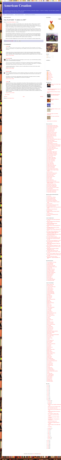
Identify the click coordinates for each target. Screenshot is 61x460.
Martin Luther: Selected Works (51, 174)
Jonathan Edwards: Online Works (51, 165)
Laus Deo (52, 103)
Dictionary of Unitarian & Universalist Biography (54, 144)
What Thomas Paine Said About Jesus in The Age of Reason (55, 95)
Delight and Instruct (49, 311)
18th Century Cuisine (50, 285)
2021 (48, 391)
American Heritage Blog (50, 291)
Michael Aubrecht (50, 77)
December (49, 400)
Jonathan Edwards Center (50, 164)
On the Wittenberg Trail (50, 340)
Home (4, 14)
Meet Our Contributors (10, 14)
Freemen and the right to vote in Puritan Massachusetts (52, 114)
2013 (48, 441)
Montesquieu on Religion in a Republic (55, 99)
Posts (48, 55)
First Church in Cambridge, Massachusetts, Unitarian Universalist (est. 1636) (53, 233)
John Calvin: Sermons (50, 161)
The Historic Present (50, 364)
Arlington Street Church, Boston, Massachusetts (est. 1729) (53, 220)
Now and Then (49, 336)
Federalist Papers (49, 150)
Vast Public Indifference (50, 375)
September (49, 428)
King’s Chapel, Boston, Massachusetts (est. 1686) (53, 245)
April (49, 434)
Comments (48, 57)
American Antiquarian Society (51, 198)
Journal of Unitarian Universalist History (52, 168)
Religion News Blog (50, 353)
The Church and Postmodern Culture (52, 360)
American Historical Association (51, 199)
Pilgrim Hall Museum (50, 274)
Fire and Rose (49, 316)
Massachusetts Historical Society (51, 205)
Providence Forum (49, 210)
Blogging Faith (49, 301)
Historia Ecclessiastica (50, 319)
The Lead (48, 366)
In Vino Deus (50, 426)
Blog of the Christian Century (51, 299)
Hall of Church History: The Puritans (52, 153)
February (49, 437)
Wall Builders (49, 215)
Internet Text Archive (50, 156)
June (48, 432)
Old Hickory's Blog (49, 337)
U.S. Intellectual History (50, 374)
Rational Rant (49, 348)
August (49, 429)
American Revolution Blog (50, 293)
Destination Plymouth (50, 264)
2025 (48, 386)
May (48, 433)
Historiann (48, 320)
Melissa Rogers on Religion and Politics (52, 331)
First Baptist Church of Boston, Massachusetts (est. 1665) (54, 229)
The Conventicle (49, 361)
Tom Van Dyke (8, 58)
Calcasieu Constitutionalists (50, 307)
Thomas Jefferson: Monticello (51, 279)
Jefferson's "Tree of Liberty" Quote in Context (55, 84)
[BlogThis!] (17, 40)
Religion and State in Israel (50, 349)
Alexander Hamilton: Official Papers (52, 127)
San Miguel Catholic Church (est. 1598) (52, 250)
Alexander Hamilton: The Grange (51, 262)
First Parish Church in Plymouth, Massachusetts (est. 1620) (53, 239)
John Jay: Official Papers (50, 163)
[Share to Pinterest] (20, 40)
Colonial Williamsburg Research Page (52, 143)
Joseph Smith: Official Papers (51, 166)
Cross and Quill (49, 310)
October (49, 403)
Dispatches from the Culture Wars (51, 312)
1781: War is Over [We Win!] (55, 116)
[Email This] (16, 40)
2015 (48, 399)
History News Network (50, 323)
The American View (50, 213)
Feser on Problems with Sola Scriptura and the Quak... (54, 409)
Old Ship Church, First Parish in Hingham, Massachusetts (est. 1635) (53, 249)
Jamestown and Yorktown (50, 271)
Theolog (48, 372)
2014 (48, 440)
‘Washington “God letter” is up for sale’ (55, 109)
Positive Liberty (49, 344)
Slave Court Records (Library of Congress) (53, 187)
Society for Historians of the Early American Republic (53, 212)
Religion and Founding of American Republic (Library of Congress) (53, 182)
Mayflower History (49, 177)
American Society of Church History (52, 200)
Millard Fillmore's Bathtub (50, 332)
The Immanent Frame (50, 365)
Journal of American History (51, 167)
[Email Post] (15, 40)
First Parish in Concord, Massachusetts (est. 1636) (54, 240)
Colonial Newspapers (50, 142)
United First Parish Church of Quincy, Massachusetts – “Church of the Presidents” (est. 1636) (53, 257)
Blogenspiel (48, 300)
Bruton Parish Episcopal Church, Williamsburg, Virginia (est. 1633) (53, 222)
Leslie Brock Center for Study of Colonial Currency (52, 170)
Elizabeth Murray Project (50, 149)
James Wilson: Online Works (51, 159)
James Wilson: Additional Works (51, 158)
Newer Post (5, 96)
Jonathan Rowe (50, 74)
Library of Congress (50, 171)
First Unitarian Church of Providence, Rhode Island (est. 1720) (53, 242)
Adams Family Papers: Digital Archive (52, 125)
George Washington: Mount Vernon (52, 266)
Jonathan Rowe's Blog (50, 328)
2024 (48, 387)
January (49, 438)
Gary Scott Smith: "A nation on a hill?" (53, 413)
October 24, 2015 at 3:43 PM (10, 78)
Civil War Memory (49, 308)
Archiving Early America (50, 131)
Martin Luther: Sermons (50, 175)
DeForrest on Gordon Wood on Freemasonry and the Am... (54, 412)
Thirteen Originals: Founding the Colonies (53, 189)
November (49, 402)
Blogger (40, 453)
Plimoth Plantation (49, 275)
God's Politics (49, 318)
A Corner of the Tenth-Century (51, 286)
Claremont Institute (49, 203)
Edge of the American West (51, 315)
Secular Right (49, 355)
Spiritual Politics (49, 357)
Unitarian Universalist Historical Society (52, 214)
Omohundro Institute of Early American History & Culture (54, 207)
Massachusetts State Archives (51, 176)
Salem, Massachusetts (50, 278)
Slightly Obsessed (49, 356)
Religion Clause (49, 350)
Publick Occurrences (50, 347)
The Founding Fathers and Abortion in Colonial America (53, 92)
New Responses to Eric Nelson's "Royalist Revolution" (53, 417)
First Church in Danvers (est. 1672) (52, 236)
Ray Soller (49, 78)
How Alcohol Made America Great (52, 407)
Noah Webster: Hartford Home (51, 272)
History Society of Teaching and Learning (52, 204)
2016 (48, 398)
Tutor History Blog (49, 373)
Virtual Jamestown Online (50, 280)
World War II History (50, 381)
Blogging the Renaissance (50, 302)
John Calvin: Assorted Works (51, 160)
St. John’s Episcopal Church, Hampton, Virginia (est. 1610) (53, 252)
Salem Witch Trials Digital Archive (52, 185)
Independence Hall (49, 267)
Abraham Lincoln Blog (50, 288)
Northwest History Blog (50, 335)
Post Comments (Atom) (11, 98)
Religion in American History (51, 352)
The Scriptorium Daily (50, 368)
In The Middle (49, 325)
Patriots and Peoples (50, 341)
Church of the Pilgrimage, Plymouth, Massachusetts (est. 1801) (52, 224)
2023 (48, 389)
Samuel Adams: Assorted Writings (51, 186)
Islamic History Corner (50, 327)
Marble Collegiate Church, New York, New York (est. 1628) (53, 247)
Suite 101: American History (51, 359)
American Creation (17, 5)
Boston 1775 (48, 303)
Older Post (41, 96)
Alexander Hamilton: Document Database (52, 126)
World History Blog (49, 380)
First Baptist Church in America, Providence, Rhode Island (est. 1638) (53, 228)
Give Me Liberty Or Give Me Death (52, 121)
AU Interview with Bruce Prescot (52, 421)
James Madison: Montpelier (50, 270)
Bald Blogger (49, 294)
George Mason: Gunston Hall (51, 265)
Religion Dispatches (49, 351)
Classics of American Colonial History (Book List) (54, 139)
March (49, 436)
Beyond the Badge (49, 296)
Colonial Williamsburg (50, 263)
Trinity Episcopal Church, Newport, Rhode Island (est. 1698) (54, 255)
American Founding (49, 290)
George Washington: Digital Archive (52, 151)
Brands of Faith (49, 306)
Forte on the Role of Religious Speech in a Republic (53, 423)
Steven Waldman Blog (50, 358)
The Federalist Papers (50, 188)
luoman (34, 453)
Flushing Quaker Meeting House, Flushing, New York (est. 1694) (53, 244)
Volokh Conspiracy (49, 376)
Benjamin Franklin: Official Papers (51, 135)
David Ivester (8, 71)
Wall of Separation (49, 377)
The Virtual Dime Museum (50, 369)
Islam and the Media (50, 326)
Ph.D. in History (49, 342)
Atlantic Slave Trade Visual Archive (52, 132)
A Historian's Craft (49, 287)
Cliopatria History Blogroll (50, 140)
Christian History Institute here (11, 22)
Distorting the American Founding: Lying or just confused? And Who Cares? (54, 89)
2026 (48, 385)
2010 (48, 445)
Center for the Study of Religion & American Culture (53, 202)
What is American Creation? (19, 14)
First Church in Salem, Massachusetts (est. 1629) (53, 237)
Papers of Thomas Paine (50, 179)
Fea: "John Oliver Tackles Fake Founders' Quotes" (53, 415)
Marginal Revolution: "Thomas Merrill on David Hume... (53, 419)
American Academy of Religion (51, 197)
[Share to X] (18, 40)
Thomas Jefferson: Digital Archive (51, 190)
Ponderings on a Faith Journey (51, 343)
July (48, 430)
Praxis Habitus (49, 345)
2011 (48, 444)
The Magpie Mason (49, 367)
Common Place (49, 309)
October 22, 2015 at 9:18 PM (10, 68)
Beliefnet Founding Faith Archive (51, 134)
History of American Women (51, 324)
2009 (48, 446)
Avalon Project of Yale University (51, 133)
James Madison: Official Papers (51, 157)
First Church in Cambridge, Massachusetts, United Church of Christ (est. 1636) (54, 234)
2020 (48, 393)
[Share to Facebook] (19, 40)
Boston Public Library (50, 136)
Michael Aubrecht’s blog (50, 284)
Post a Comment (7, 94)
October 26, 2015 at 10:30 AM (10, 92)
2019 (48, 394)
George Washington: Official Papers (52, 152)
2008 (48, 448)
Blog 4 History (49, 298)
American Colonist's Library (51, 128)
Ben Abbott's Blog (49, 295)
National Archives (49, 178)
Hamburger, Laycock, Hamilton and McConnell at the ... (54, 405)
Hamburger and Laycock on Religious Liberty (54, 406)
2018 (48, 395)
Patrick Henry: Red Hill (50, 273)
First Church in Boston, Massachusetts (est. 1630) (53, 231)
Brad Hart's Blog (49, 304)
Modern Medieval (49, 333)
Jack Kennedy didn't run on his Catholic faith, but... (54, 425)
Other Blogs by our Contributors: (30, 14)
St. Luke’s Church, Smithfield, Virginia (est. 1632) (54, 253)
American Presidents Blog (50, 292)
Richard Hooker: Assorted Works (51, 184)
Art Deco (7, 46)
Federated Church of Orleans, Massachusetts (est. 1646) (53, 226)
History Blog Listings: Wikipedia (51, 155)
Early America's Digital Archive (51, 147)
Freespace (48, 317)
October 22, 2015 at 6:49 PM (10, 55)
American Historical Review (51, 130)
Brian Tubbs (49, 73)
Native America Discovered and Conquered (53, 334)
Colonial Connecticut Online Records (52, 141)
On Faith (48, 339)
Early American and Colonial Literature (52, 148)
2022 (48, 390)
